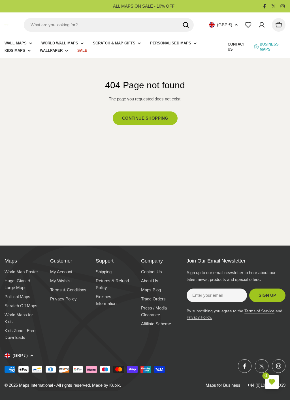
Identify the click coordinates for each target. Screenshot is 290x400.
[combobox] (109, 25)
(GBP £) (224, 24)
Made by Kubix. (106, 385)
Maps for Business (223, 385)
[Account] (261, 24)
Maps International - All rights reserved (54, 385)
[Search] (185, 24)
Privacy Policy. (199, 317)
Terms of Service (259, 311)
